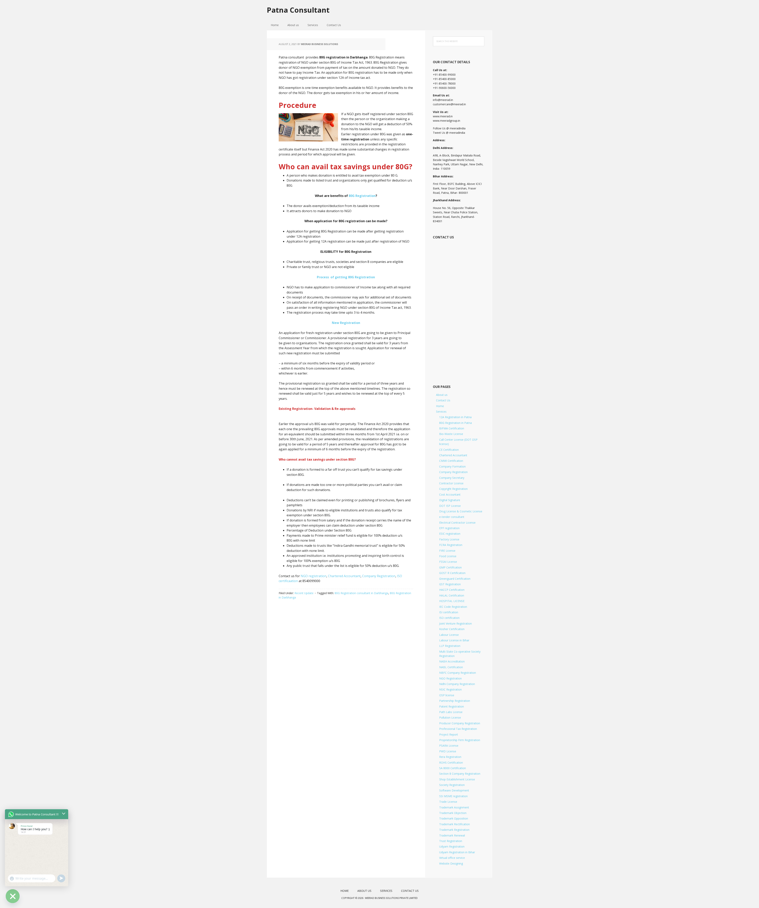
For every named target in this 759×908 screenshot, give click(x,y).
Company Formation (452, 466)
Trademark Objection (452, 813)
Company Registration (378, 576)
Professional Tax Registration (458, 729)
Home (440, 406)
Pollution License (450, 717)
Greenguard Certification (454, 579)
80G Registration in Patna (455, 423)
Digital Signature (449, 500)
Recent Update (304, 593)
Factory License (449, 539)
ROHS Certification (451, 762)
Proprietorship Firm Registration (459, 740)
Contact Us (443, 400)
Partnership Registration (454, 701)
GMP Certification (450, 567)
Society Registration (452, 785)
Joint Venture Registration (455, 623)
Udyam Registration (451, 846)
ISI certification (448, 612)
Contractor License (451, 483)
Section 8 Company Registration (459, 773)
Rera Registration (450, 757)
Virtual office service (452, 858)
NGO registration (313, 576)
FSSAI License (448, 562)
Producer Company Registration (459, 723)
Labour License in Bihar (454, 640)
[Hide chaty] (13, 896)
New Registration (346, 323)
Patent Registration (451, 706)
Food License (447, 556)
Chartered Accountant (344, 576)
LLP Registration (449, 646)
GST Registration (450, 584)
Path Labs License (451, 712)
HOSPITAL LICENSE (451, 601)
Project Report (448, 734)
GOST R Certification (452, 573)
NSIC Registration (450, 689)
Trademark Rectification (454, 824)
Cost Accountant (450, 494)
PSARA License (448, 745)
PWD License (447, 751)
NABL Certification (451, 667)
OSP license (446, 695)
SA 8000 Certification (452, 768)
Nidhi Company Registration (457, 684)
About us (441, 395)
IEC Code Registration (453, 607)
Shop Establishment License (457, 779)
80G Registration (362, 196)
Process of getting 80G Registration (346, 277)
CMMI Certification (451, 461)
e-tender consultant (451, 517)
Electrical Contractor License (457, 522)
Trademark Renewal (452, 835)
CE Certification (449, 450)
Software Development (454, 790)
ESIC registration (449, 533)
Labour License (449, 635)
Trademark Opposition (453, 818)
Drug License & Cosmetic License (460, 511)
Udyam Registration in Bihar (457, 852)
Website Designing (451, 863)
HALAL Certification (451, 595)
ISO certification (449, 618)
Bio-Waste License (451, 434)
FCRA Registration (450, 545)
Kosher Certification (451, 629)
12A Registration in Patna (455, 417)
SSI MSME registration (453, 796)
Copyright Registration (453, 489)
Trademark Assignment (454, 807)
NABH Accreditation (452, 661)
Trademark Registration (454, 830)
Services (441, 411)
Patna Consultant (298, 9)
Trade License (448, 802)
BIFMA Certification (451, 428)
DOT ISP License (450, 506)
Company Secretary (451, 478)
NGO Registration (450, 678)
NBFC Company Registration (457, 673)
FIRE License (447, 550)
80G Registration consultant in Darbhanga (361, 593)
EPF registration (449, 528)
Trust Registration (450, 841)
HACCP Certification (451, 590)
